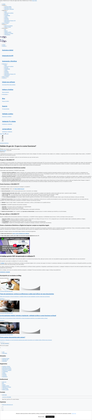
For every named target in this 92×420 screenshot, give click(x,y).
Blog (5, 29)
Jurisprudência (7, 34)
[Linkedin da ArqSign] (2, 408)
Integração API (5, 359)
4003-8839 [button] (4, 394)
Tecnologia (6, 19)
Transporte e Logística (8, 13)
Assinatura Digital (5, 358)
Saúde (5, 11)
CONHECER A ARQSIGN (5, 272)
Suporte (6, 30)
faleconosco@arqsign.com (7, 404)
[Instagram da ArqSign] (2, 410)
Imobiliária (6, 18)
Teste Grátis (4, 353)
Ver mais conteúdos (5, 343)
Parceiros (4, 24)
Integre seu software (8, 25)
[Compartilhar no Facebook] (2, 136)
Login (3, 351)
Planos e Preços (5, 23)
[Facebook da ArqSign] (2, 407)
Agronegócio (6, 21)
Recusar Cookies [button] (41, 416)
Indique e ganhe (5, 389)
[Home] (3, 349)
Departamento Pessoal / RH (9, 20)
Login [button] (2, 39)
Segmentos (4, 10)
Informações (4, 28)
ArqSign (3, 4)
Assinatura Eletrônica (4, 143)
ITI (4, 151)
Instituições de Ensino (6, 367)
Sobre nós (4, 381)
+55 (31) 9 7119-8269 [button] (6, 397)
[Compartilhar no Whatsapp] (2, 138)
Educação (6, 14)
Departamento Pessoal (6, 369)
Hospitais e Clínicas (6, 366)
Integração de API (7, 7)
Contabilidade (7, 15)
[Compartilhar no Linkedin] (2, 137)
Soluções (4, 5)
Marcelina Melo (3, 150)
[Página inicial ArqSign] (3, 42)
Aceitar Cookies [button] (50, 416)
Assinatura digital (7, 6)
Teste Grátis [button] (34, 0)
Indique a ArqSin (7, 27)
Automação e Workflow (9, 9)
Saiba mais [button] (74, 413)
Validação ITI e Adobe (8, 33)
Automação (4, 361)
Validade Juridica (7, 32)
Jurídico (6, 16)
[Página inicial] (3, 38)
